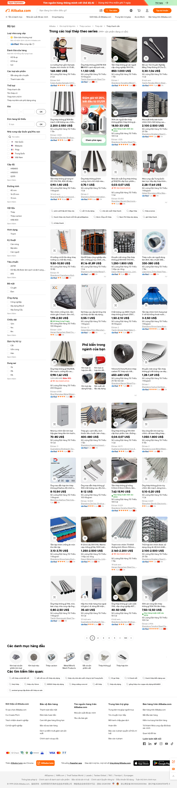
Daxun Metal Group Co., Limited (124, 272)
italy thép (15, 684)
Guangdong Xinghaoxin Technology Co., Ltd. (63, 449)
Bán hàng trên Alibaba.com (154, 710)
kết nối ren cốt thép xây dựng (48, 678)
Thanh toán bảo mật (48, 710)
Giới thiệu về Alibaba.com (17, 704)
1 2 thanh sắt (132, 678)
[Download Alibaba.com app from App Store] (141, 763)
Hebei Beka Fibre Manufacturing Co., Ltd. (93, 330)
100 (125, 638)
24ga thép (133, 211)
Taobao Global (100, 775)
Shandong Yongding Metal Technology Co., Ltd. (124, 83)
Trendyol (118, 775)
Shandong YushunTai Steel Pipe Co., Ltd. (155, 387)
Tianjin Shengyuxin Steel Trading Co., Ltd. (93, 79)
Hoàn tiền (112, 725)
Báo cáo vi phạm (115, 738)
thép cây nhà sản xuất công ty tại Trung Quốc (85, 678)
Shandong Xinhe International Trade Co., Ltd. (93, 197)
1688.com (60, 775)
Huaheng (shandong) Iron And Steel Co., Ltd (124, 449)
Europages (128, 775)
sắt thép (98, 684)
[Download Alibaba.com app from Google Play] (162, 763)
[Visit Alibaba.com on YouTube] (166, 743)
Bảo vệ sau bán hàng (49, 725)
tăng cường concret (79, 684)
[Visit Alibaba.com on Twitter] (155, 743)
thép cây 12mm (33, 684)
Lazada (89, 775)
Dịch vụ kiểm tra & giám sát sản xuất (53, 732)
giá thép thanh (151, 217)
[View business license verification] (113, 783)
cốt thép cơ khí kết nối (20, 678)
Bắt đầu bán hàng (150, 715)
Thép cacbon (85, 26)
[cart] (139, 11)
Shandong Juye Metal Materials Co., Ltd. (155, 449)
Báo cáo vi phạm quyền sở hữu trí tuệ (122, 732)
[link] (173, 761)
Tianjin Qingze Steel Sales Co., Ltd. (124, 330)
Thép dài (98, 26)
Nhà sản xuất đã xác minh (85, 713)
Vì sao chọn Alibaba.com (16, 710)
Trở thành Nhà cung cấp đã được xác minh (157, 726)
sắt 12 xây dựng (88, 211)
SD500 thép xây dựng (55, 684)
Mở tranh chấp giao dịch (118, 720)
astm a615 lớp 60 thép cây (64, 211)
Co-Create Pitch (13, 715)
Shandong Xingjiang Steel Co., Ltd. (155, 134)
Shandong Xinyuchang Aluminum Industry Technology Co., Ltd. (155, 326)
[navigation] (26, 332)
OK (41, 112)
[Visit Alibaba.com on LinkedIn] (150, 743)
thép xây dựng (115, 684)
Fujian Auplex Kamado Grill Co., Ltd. (63, 83)
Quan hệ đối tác (149, 733)
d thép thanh (59, 223)
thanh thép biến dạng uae (155, 678)
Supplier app (76, 763)
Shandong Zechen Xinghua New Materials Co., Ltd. (63, 137)
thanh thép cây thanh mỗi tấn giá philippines (71, 217)
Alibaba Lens (17, 763)
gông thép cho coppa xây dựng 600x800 (145, 684)
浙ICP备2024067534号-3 (159, 784)
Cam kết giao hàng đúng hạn (52, 720)
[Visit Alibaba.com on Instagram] (161, 743)
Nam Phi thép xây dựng (128, 217)
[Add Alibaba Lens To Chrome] (45, 763)
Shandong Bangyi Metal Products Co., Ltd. (124, 383)
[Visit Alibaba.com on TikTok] (172, 743)
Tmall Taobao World (75, 775)
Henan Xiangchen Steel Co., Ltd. (63, 332)
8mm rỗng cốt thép (103, 217)
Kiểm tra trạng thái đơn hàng (155, 720)
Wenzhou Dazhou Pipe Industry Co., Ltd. (63, 500)
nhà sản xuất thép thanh (111, 211)
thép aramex (150, 211)
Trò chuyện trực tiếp (117, 715)
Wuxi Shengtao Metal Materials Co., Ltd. (63, 394)
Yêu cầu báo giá (80, 718)
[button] (101, 10)
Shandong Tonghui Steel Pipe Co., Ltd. (124, 142)
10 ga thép (115, 678)
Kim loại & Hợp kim (67, 26)
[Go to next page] (131, 637)
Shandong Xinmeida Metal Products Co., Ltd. (93, 272)
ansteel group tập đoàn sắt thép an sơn (27, 690)
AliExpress (49, 775)
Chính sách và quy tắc (49, 738)
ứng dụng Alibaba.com (120, 763)
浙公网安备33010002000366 (134, 784)
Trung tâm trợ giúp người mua (121, 710)
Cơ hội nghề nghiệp (14, 725)
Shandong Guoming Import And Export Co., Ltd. (93, 445)
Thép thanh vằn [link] (113, 26)
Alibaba (52, 26)
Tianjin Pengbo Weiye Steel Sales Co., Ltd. (155, 83)
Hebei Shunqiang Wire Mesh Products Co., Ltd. (155, 193)
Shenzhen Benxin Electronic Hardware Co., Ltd (124, 201)
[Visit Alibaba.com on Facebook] (144, 743)
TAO (110, 775)
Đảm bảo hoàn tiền (48, 715)
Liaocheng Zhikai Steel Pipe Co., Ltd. (155, 272)
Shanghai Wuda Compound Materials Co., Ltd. (63, 197)
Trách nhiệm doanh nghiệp (17, 720)
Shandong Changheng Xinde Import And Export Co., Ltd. (63, 275)
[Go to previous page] (86, 637)
